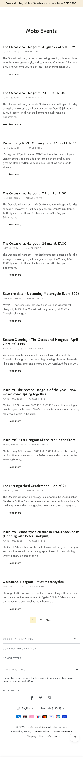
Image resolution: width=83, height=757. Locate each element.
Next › (49, 620)
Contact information (62, 731)
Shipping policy (35, 736)
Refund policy (53, 736)
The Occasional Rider (36, 727)
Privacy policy (42, 731)
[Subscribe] (78, 669)
